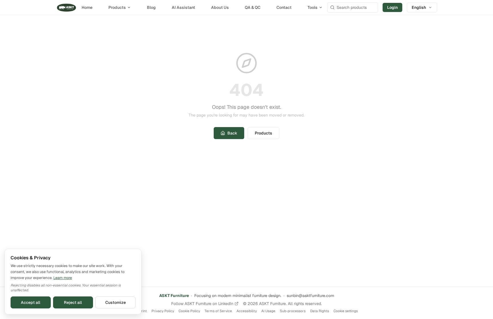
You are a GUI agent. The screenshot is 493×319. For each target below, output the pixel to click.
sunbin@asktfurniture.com (310, 295)
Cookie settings (346, 311)
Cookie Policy (189, 311)
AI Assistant (183, 7)
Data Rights (319, 311)
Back (232, 133)
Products (117, 7)
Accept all (30, 302)
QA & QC (252, 7)
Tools (313, 7)
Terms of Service (218, 311)
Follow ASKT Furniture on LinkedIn (202, 303)
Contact (284, 7)
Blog (151, 7)
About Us (220, 7)
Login (392, 7)
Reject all (73, 302)
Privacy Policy (162, 311)
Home (87, 7)
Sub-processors (293, 311)
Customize (115, 302)
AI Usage (268, 311)
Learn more (62, 277)
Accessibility (247, 311)
